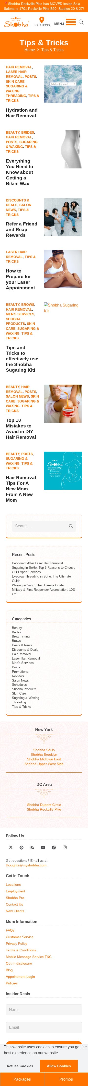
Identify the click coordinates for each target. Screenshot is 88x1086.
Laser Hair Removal (26, 658)
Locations (42, 25)
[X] (11, 847)
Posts (30, 77)
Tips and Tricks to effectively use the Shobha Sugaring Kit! (22, 359)
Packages (22, 1079)
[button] (60, 1053)
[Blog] (32, 847)
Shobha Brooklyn (44, 754)
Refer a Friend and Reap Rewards (21, 229)
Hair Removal (19, 67)
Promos (66, 1079)
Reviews (18, 676)
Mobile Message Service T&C (29, 957)
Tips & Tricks (21, 706)
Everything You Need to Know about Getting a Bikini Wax (19, 172)
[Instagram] (64, 847)
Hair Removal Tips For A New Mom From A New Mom (21, 489)
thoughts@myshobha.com (26, 865)
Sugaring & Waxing (25, 698)
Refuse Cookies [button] (20, 1066)
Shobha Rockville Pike (44, 809)
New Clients (15, 911)
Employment (15, 891)
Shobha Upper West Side (44, 764)
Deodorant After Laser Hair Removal (37, 563)
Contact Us (14, 904)
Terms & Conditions (21, 950)
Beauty (12, 132)
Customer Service (19, 937)
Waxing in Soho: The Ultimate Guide (38, 585)
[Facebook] (54, 847)
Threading (16, 96)
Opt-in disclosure (19, 963)
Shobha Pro (15, 898)
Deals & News (22, 645)
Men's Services (20, 314)
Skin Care (15, 81)
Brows (27, 305)
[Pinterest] (21, 847)
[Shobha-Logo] (16, 22)
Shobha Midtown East (44, 759)
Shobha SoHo (44, 750)
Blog (9, 970)
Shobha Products (24, 689)
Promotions (20, 671)
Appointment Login (20, 977)
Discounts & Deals (25, 649)
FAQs (10, 930)
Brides (27, 132)
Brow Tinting (21, 636)
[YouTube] (43, 847)
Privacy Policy (16, 943)
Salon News (17, 396)
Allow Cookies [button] (59, 1066)
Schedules (19, 684)
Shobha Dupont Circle (44, 805)
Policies (12, 983)
